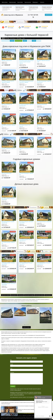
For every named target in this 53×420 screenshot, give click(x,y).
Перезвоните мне (48, 14)
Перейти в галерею (26, 327)
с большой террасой (19, 40)
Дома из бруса (5, 2)
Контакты (42, 2)
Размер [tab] (7, 38)
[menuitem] (4, 2)
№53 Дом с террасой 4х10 (7, 60)
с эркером (24, 40)
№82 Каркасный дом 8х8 (42, 104)
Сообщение (12, 372)
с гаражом (34, 40)
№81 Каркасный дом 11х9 (7, 104)
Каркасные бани (28, 2)
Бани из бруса (20, 2)
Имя (11, 359)
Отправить (13, 386)
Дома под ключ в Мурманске (13, 15)
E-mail (11, 368)
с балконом (12, 40)
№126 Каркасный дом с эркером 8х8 (44, 221)
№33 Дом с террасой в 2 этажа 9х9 (8, 148)
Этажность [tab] (13, 38)
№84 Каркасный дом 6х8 (6, 173)
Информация (35, 2)
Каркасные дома (12, 2)
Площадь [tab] (19, 38)
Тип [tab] (4, 38)
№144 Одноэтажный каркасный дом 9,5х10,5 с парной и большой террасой (26, 62)
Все (24, 38)
